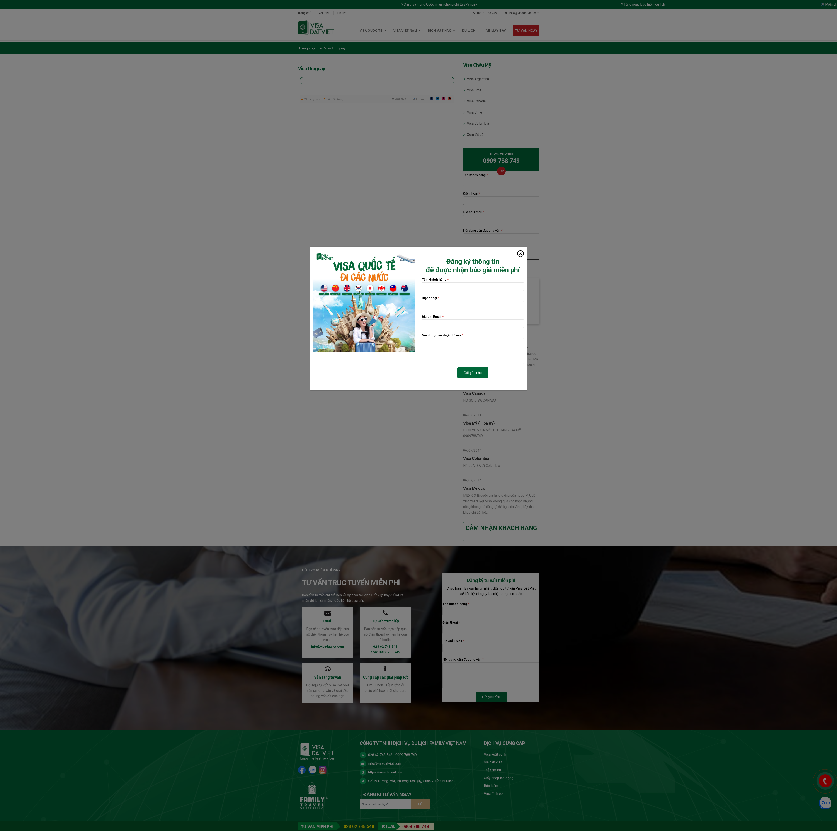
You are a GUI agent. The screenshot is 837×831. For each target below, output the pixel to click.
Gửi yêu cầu (473, 373)
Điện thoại (430, 298)
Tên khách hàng (435, 280)
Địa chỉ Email (433, 317)
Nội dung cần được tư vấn (442, 335)
